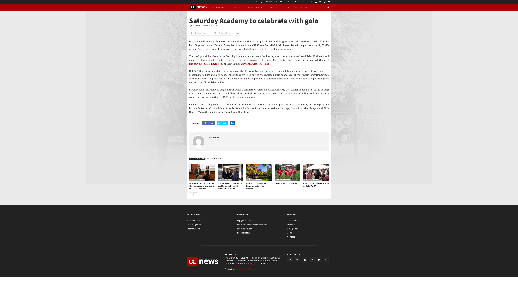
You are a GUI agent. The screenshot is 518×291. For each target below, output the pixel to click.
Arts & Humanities (219, 7)
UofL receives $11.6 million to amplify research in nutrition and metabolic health (230, 186)
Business (236, 7)
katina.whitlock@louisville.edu (206, 63)
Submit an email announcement (252, 224)
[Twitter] (325, 2)
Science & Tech (301, 7)
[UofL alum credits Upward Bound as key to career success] (259, 172)
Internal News (193, 228)
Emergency (292, 228)
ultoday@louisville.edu (245, 269)
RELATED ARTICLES (197, 159)
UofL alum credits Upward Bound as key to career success (256, 186)
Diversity (291, 224)
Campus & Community (254, 7)
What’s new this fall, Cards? (286, 183)
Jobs (289, 232)
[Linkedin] (316, 2)
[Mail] (320, 2)
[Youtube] (329, 2)
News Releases (280, 2)
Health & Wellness (225, 180)
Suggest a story (244, 220)
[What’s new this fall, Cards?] (287, 172)
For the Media (243, 232)
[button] (328, 7)
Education (273, 7)
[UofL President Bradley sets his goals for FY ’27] (316, 172)
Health (286, 7)
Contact (290, 2)
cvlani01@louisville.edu (256, 63)
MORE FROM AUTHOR (214, 159)
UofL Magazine (194, 224)
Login (297, 2)
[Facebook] (307, 2)
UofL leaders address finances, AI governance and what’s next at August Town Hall (201, 186)
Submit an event (244, 228)
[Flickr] (311, 2)
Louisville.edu (264, 263)
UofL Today (196, 26)
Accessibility (293, 220)
